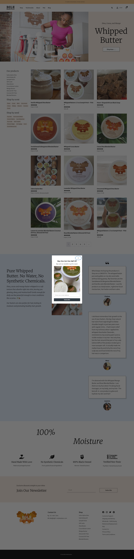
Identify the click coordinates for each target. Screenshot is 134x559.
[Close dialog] (78, 258)
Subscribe (67, 299)
